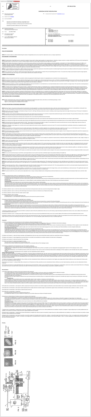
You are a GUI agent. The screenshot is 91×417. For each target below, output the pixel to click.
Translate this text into (3, 1)
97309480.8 (12, 16)
